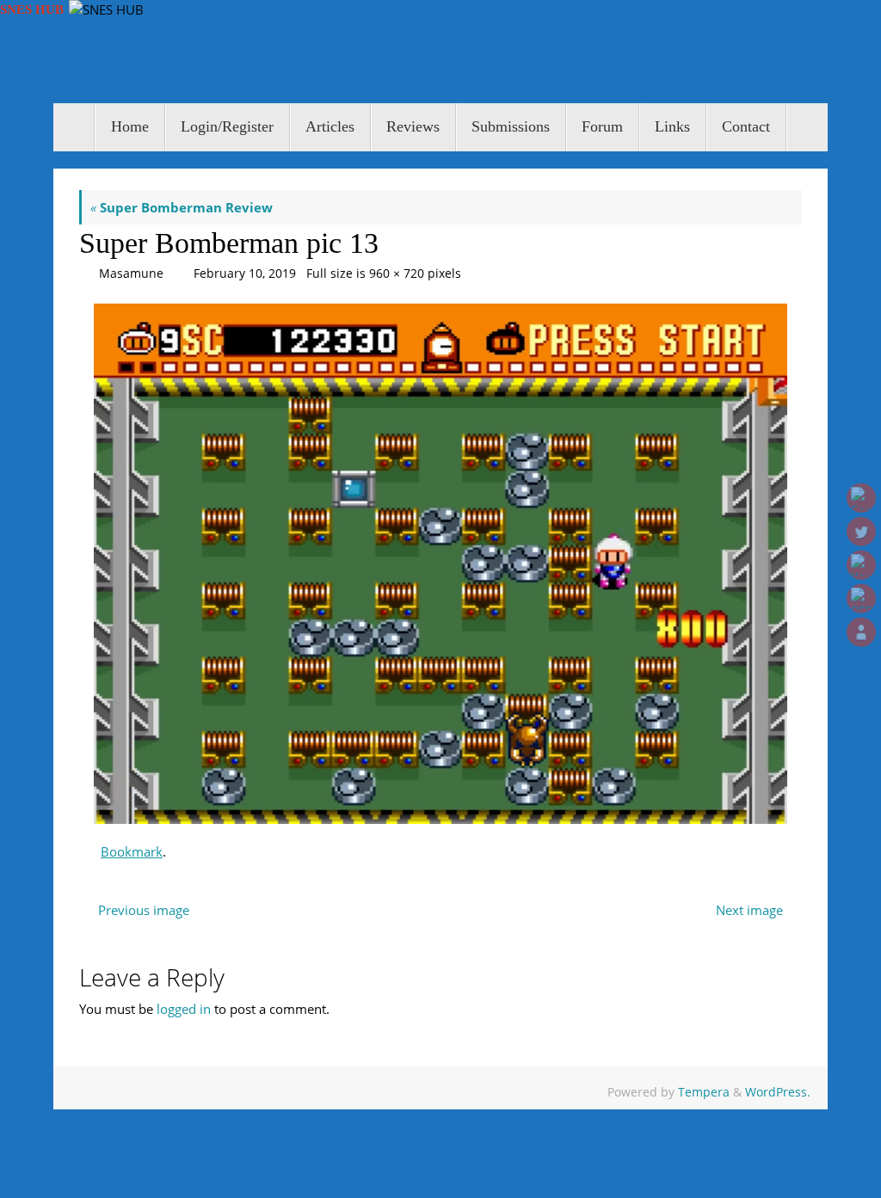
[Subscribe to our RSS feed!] (861, 598)
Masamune (131, 273)
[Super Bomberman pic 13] (440, 564)
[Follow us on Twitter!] (861, 531)
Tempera (704, 1092)
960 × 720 (396, 273)
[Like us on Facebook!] (861, 498)
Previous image (143, 909)
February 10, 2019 (245, 273)
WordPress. (777, 1092)
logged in (184, 1008)
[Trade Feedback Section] (861, 632)
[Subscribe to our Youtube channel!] (861, 565)
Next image (749, 909)
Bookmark (132, 851)
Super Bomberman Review (181, 207)
